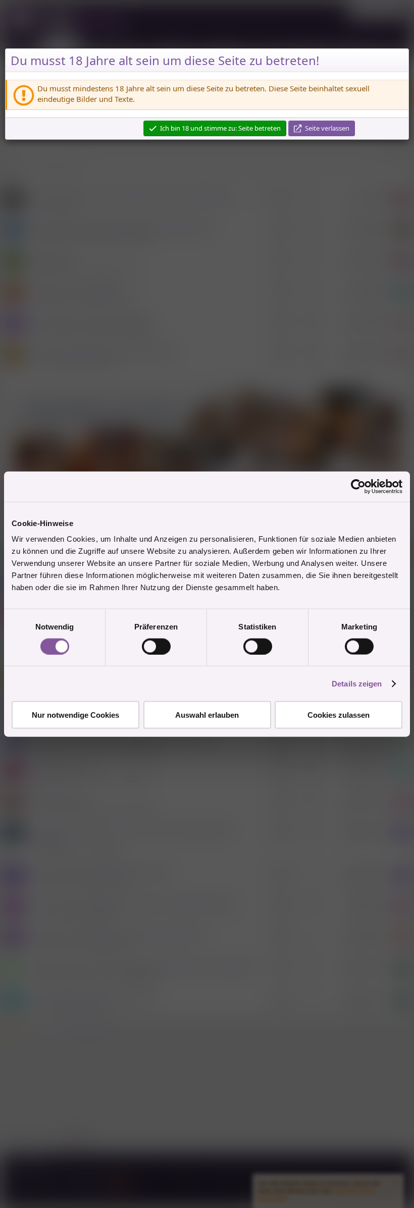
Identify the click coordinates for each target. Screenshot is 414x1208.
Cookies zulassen (338, 715)
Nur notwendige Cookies (75, 715)
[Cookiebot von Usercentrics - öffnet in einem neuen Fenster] (358, 486)
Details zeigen (357, 683)
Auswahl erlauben (207, 715)
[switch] (156, 646)
